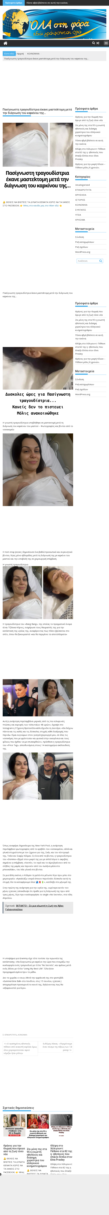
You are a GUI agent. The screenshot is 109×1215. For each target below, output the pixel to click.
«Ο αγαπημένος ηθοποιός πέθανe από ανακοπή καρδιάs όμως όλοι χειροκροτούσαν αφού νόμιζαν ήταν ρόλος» (20, 1048)
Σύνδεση (79, 237)
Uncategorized (82, 184)
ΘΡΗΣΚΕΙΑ (80, 194)
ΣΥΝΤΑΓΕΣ (80, 209)
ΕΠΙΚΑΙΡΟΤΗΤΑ (11, 1035)
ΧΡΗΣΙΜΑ (80, 219)
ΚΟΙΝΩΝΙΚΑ (22, 1035)
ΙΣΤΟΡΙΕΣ (80, 199)
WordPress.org (82, 251)
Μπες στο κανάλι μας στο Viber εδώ (41, 205)
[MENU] (106, 43)
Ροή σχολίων (81, 246)
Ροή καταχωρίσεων (84, 241)
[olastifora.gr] (54, 38)
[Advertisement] (38, 85)
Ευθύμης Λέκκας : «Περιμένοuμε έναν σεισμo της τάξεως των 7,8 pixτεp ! (57, 1046)
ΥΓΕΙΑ (78, 214)
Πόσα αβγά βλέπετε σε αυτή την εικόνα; (47, 2)
